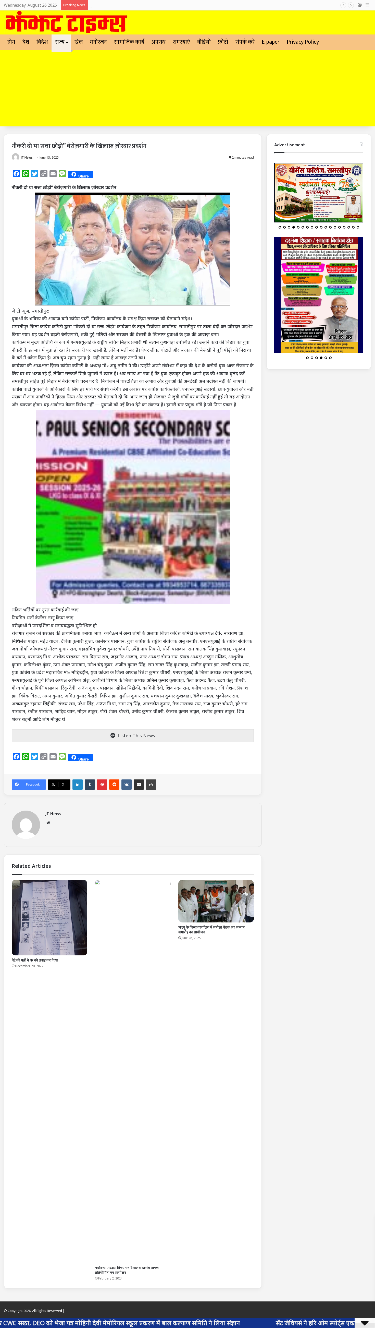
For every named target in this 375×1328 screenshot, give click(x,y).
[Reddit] (114, 784)
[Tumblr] (90, 784)
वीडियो (204, 42)
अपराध (159, 42)
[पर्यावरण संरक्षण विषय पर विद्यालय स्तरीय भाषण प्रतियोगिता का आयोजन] (132, 1071)
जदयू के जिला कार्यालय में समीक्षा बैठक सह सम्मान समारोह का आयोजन (211, 929)
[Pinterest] (102, 784)
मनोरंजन (98, 42)
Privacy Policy (303, 42)
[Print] (151, 784)
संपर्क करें (245, 42)
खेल (78, 42)
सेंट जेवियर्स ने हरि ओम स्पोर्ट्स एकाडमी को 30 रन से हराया (265, 1323)
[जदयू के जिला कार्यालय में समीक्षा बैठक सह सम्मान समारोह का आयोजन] (216, 901)
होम (11, 42)
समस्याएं (181, 42)
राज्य (60, 42)
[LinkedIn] (77, 784)
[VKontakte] (126, 784)
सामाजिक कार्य (129, 42)
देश (25, 42)
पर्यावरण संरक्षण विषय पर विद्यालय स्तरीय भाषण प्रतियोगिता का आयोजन (127, 1270)
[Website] (48, 823)
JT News (27, 157)
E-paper (271, 42)
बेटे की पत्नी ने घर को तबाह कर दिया (35, 960)
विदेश (42, 42)
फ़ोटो (223, 42)
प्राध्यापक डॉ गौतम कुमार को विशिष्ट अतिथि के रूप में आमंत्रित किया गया (144, 5)
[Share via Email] (139, 784)
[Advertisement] (187, 88)
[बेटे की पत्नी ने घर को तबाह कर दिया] (49, 917)
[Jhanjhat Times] (66, 22)
